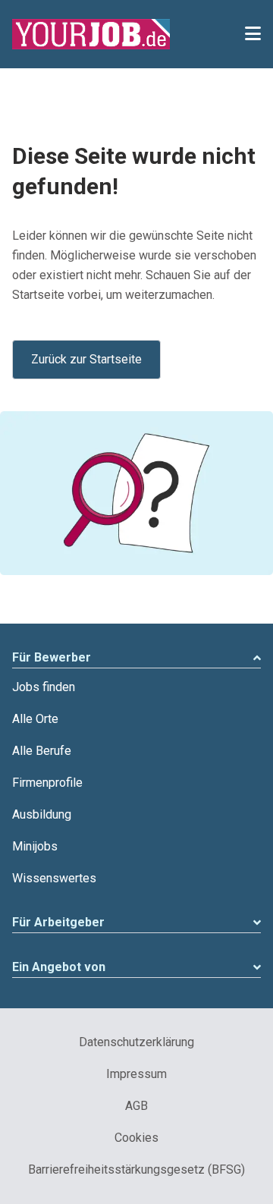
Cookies (136, 1137)
